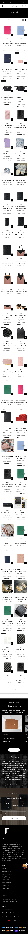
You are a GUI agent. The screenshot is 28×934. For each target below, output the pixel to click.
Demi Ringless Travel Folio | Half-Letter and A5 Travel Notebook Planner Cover (20, 234)
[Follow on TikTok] (18, 917)
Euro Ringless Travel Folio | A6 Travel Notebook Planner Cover (7, 208)
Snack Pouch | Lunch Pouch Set (20, 316)
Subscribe (14, 818)
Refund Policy (5, 879)
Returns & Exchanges (7, 871)
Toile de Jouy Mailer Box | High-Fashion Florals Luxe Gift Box (20, 155)
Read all (4, 745)
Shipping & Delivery (7, 874)
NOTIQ (7, 38)
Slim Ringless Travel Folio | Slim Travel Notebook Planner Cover (7, 234)
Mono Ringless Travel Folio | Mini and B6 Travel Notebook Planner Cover (20, 208)
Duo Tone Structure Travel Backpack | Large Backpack (20, 290)
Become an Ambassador (8, 912)
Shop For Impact (14, 784)
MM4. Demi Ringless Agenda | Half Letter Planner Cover (7, 42)
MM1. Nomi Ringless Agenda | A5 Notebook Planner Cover (7, 486)
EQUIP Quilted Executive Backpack (20, 344)
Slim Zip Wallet (7, 153)
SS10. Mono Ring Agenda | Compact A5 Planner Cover (7, 679)
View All (14, 749)
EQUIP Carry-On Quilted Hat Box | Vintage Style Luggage (7, 345)
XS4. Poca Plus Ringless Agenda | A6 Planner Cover (7, 570)
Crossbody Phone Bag (7, 456)
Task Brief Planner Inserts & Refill (7, 650)
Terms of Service (6, 885)
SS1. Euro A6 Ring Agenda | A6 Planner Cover (20, 542)
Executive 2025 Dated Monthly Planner (20, 514)
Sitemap (4, 891)
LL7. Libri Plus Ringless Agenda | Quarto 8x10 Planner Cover (20, 679)
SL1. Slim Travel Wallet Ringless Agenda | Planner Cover (7, 127)
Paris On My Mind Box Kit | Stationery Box (21, 598)
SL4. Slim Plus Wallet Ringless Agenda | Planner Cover (20, 373)
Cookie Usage (5, 888)
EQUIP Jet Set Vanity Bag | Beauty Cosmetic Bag (7, 373)
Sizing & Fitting (6, 877)
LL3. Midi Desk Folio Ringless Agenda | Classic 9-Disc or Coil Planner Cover (20, 623)
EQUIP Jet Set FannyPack (20, 98)
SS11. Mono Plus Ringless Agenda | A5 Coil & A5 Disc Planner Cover (21, 651)
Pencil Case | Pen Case (7, 513)
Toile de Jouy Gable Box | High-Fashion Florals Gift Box (7, 181)
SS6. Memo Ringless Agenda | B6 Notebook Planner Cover (21, 486)
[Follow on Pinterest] (10, 917)
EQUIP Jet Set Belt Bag (7, 97)
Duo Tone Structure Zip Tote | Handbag (21, 262)
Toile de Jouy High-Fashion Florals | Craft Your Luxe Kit (20, 181)
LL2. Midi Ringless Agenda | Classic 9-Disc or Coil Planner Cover (7, 70)
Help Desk (4, 868)
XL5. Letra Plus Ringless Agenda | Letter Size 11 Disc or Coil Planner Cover (20, 127)
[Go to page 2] (19, 689)
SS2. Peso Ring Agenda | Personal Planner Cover (7, 401)
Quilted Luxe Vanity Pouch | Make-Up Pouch (20, 429)
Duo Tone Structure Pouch (7, 316)
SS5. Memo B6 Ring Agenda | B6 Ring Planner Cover (20, 458)
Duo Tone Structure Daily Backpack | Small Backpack (7, 290)
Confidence (5, 734)
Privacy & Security (6, 882)
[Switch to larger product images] (23, 20)
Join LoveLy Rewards (7, 909)
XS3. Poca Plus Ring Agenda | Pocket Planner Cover (20, 570)
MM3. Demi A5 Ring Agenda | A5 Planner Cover (20, 42)
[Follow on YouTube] (14, 917)
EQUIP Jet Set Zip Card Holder (20, 70)
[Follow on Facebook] (2, 917)
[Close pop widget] (26, 864)
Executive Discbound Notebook (7, 542)
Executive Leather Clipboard (7, 429)
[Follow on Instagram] (6, 917)
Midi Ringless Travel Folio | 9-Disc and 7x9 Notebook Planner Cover (7, 262)
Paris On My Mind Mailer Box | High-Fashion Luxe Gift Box (7, 599)
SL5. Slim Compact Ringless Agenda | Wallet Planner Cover (20, 401)
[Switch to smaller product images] (25, 20)
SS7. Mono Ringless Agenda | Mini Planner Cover (7, 623)
